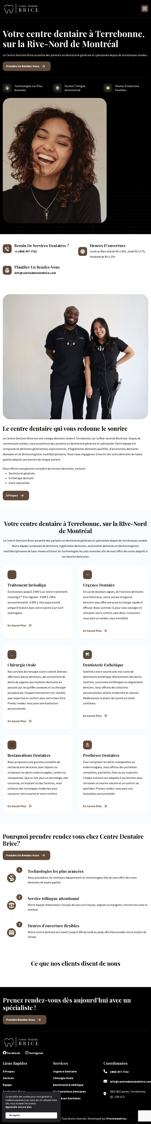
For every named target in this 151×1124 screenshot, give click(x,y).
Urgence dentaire (65, 1071)
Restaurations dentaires (70, 1091)
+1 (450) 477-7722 (25, 251)
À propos (12, 495)
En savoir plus (17, 625)
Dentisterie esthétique (68, 1085)
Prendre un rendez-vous (22, 66)
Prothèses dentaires (67, 1098)
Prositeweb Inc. (116, 1118)
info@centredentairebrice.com (35, 273)
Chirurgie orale (63, 1078)
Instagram (36, 1053)
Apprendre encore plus (19, 1107)
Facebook (13, 1053)
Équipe (7, 1085)
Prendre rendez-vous (20, 1019)
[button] (144, 8)
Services (8, 1078)
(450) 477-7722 (119, 1072)
